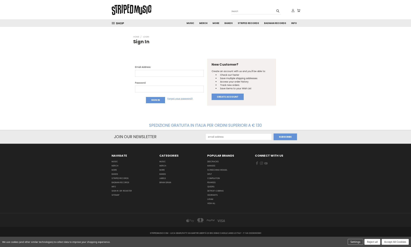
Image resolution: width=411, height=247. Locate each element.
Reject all (372, 242)
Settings (355, 242)
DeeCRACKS (213, 161)
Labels (162, 178)
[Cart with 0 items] (298, 10)
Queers (210, 186)
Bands (228, 23)
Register (127, 190)
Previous (403, 237)
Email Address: (143, 67)
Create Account (227, 96)
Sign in (115, 190)
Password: (140, 82)
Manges (211, 165)
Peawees (211, 182)
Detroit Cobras (215, 190)
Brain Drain (165, 182)
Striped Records (248, 23)
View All (211, 203)
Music (190, 23)
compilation (213, 178)
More (216, 23)
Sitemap (115, 195)
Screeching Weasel (217, 170)
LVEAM (210, 199)
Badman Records (275, 23)
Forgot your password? (180, 98)
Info (294, 23)
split (209, 174)
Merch (203, 23)
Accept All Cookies (395, 242)
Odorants (212, 195)
